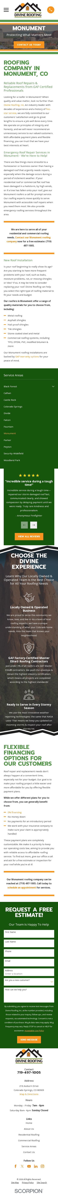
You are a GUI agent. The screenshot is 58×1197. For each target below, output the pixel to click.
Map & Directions (29, 1094)
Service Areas (29, 1146)
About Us (29, 1128)
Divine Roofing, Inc (14, 104)
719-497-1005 (29, 1072)
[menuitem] (27, 386)
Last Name (10, 941)
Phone (8, 951)
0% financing (15, 812)
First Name (10, 932)
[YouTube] (29, 1166)
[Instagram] (42, 1166)
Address (9, 970)
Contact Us (29, 1152)
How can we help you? (16, 989)
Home (29, 1122)
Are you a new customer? (17, 980)
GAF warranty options (27, 356)
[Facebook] (15, 1166)
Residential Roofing (28, 1134)
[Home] (28, 9)
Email (7, 961)
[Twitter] (22, 1166)
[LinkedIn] (35, 1166)
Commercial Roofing (29, 1140)
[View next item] (33, 525)
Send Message (28, 1039)
